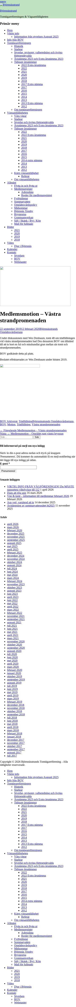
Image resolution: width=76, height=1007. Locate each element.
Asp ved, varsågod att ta (20, 502)
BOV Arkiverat (8, 421)
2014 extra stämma (31, 160)
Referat (25, 176)
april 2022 (12, 606)
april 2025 (12, 549)
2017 (24, 87)
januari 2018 (14, 736)
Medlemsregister (23, 188)
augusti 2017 (14, 752)
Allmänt (11, 182)
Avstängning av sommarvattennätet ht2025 (31, 505)
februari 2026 (14, 530)
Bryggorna (20, 214)
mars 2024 (13, 577)
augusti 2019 (14, 682)
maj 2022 (12, 603)
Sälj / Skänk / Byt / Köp (27, 220)
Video (10, 242)
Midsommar (21, 207)
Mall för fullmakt (23, 223)
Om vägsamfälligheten (26, 179)
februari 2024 (14, 581)
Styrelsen (19, 255)
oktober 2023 (14, 587)
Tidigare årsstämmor (25, 61)
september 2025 (16, 539)
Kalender (12, 249)
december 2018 (15, 704)
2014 (24, 96)
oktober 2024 (14, 562)
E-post (5, 463)
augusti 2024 (14, 565)
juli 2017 (12, 755)
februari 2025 (14, 552)
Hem (10, 30)
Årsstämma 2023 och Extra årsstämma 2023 (38, 58)
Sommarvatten (22, 201)
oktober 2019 (14, 676)
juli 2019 (12, 685)
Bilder (10, 226)
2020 (24, 74)
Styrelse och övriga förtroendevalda (34, 122)
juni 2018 (12, 720)
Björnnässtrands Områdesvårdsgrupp (53, 421)
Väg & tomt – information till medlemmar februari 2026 (38, 496)
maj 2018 (12, 723)
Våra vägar (20, 115)
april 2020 (12, 663)
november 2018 (16, 708)
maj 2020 (12, 660)
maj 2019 (12, 692)
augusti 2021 (14, 622)
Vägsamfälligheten (17, 112)
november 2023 (16, 584)
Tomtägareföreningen (19, 42)
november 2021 (16, 616)
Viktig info (13, 33)
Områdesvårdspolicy (25, 204)
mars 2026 (13, 527)
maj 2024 (12, 574)
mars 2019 (13, 698)
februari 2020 (14, 670)
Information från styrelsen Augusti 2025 (36, 36)
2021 (24, 71)
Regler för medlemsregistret (36, 195)
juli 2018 (12, 717)
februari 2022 (14, 612)
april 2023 (12, 597)
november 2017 (16, 742)
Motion (11, 424)
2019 (24, 77)
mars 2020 (13, 666)
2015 (24, 93)
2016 (24, 90)
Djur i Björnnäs (22, 246)
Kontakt (11, 252)
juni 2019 (12, 689)
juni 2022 (12, 600)
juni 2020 (12, 657)
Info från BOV (15, 39)
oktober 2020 (14, 644)
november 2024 (16, 558)
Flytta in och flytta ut (25, 185)
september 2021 (16, 619)
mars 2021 (13, 638)
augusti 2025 (14, 543)
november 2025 (16, 536)
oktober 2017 (14, 746)
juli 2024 (12, 568)
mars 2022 (13, 609)
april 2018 (12, 727)
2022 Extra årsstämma (33, 65)
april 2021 (12, 635)
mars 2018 (13, 730)
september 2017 (16, 749)
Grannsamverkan (23, 217)
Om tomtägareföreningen (28, 109)
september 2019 (16, 679)
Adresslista (27, 192)
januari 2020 (14, 673)
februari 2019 (14, 701)
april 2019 (12, 695)
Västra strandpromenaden (46, 424)
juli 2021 (12, 625)
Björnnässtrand (8, 10)
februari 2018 (14, 733)
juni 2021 (12, 628)
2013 (24, 100)
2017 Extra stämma (32, 84)
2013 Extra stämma (32, 103)
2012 (24, 106)
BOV (17, 258)
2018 (24, 81)
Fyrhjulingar (21, 198)
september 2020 (16, 647)
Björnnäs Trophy (23, 211)
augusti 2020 (14, 650)
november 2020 (16, 641)
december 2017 (15, 739)
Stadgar (18, 49)
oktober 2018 (14, 711)
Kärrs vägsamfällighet (26, 173)
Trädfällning (25, 421)
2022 (24, 68)
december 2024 (15, 555)
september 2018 (16, 714)
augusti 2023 (14, 590)
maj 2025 (12, 546)
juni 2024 (12, 571)
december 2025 (15, 533)
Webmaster (20, 261)
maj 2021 (12, 631)
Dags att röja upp (16, 492)
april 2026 (12, 524)
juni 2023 (12, 593)
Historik (18, 46)
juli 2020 (12, 654)
